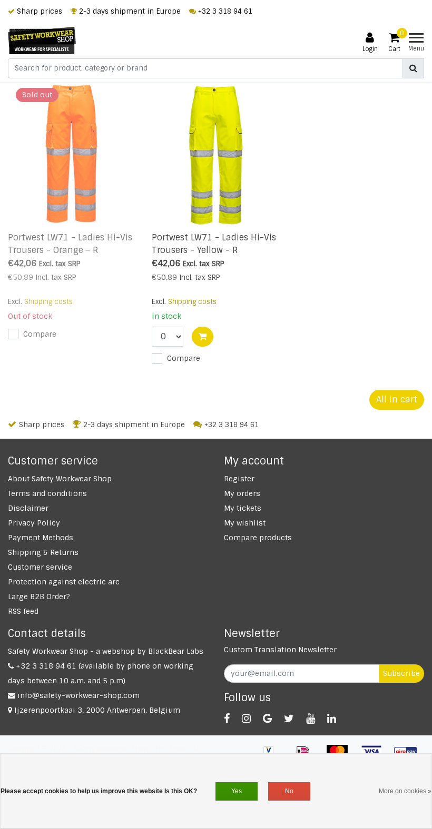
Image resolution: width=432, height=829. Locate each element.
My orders (242, 493)
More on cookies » (405, 791)
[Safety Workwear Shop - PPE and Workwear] (42, 40)
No (289, 791)
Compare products (258, 537)
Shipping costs (48, 301)
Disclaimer (28, 508)
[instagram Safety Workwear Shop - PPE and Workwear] (246, 718)
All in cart (396, 399)
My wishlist (245, 523)
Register (239, 478)
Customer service (40, 567)
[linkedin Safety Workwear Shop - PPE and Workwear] (331, 718)
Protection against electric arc (64, 582)
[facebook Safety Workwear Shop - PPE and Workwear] (227, 718)
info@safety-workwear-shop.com (78, 695)
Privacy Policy (34, 523)
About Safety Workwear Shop (60, 478)
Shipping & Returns (43, 552)
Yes (236, 791)
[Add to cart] (202, 337)
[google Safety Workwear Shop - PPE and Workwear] (267, 718)
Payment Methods (40, 537)
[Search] (413, 68)
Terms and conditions (47, 493)
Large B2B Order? (39, 596)
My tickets (242, 508)
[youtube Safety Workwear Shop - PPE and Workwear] (310, 718)
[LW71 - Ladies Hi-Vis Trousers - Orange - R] (72, 153)
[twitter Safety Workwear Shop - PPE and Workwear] (289, 718)
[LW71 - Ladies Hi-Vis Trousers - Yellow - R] (216, 153)
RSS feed (23, 611)
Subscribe (401, 673)
